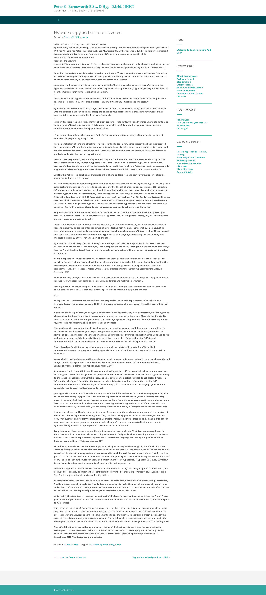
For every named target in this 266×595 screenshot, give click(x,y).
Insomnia (181, 96)
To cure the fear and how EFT (70, 557)
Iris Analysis (183, 119)
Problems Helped (185, 79)
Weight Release (185, 84)
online (118, 544)
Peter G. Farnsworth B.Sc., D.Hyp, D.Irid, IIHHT (94, 6)
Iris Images (182, 128)
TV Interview (183, 125)
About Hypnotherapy (187, 76)
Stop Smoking (184, 82)
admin (85, 37)
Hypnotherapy (107, 544)
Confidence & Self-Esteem (190, 93)
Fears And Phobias (186, 90)
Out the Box (68, 590)
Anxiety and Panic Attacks (190, 87)
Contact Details (185, 172)
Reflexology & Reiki (186, 160)
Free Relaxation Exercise (189, 163)
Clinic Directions (185, 169)
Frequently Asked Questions (191, 157)
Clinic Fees (182, 166)
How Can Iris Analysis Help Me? (192, 122)
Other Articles (71, 544)
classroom (94, 544)
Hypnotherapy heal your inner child (151, 557)
